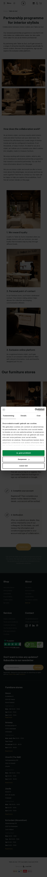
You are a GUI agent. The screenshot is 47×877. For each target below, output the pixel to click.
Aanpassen (22, 459)
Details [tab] (23, 416)
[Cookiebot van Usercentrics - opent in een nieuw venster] (34, 409)
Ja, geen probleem (23, 453)
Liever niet (23, 466)
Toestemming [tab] (8, 416)
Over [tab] (39, 416)
